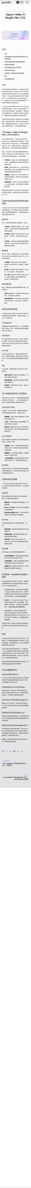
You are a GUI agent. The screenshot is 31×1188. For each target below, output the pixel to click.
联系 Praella (8, 664)
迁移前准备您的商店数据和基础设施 (14, 61)
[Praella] (4, 2)
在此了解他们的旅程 (20, 596)
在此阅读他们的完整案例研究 (17, 607)
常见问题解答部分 (9, 79)
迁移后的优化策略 (9, 70)
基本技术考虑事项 (9, 64)
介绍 (5, 54)
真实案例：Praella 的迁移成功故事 (14, 73)
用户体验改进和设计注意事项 (12, 67)
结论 (5, 76)
